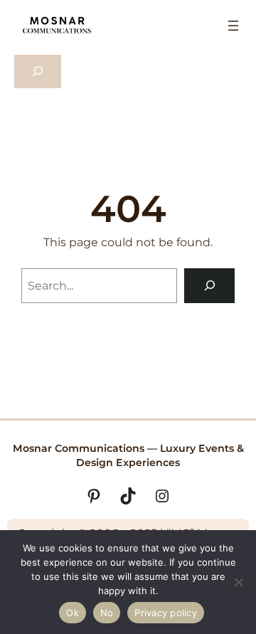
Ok (72, 612)
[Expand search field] (37, 71)
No (107, 612)
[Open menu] (233, 25)
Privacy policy (165, 612)
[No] (238, 582)
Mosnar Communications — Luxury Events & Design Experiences (128, 455)
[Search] (209, 285)
